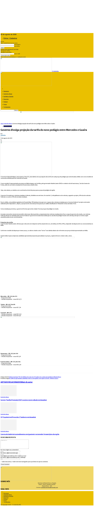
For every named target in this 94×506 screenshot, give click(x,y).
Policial (6, 102)
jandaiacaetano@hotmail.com (49, 487)
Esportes (6, 99)
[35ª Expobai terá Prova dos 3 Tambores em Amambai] (9, 413)
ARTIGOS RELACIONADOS (11, 382)
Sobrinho (3, 135)
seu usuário (17, 44)
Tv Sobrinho (7, 107)
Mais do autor (27, 382)
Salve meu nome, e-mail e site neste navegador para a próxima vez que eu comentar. (25, 461)
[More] (21, 369)
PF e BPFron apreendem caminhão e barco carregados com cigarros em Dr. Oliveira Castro (33, 378)
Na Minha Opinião (8, 96)
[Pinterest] (11, 369)
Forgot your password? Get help (9, 49)
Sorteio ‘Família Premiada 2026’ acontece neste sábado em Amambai (24, 400)
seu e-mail (17, 53)
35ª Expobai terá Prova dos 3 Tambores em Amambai (18, 417)
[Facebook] (3, 369)
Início (2, 123)
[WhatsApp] (16, 369)
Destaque (6, 91)
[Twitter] (7, 369)
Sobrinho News (8, 94)
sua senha (17, 46)
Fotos (5, 104)
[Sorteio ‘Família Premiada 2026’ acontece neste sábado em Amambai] (9, 395)
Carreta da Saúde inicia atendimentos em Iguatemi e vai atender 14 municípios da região (30, 434)
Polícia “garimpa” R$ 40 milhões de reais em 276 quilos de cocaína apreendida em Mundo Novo (35, 377)
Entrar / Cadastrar (10, 38)
